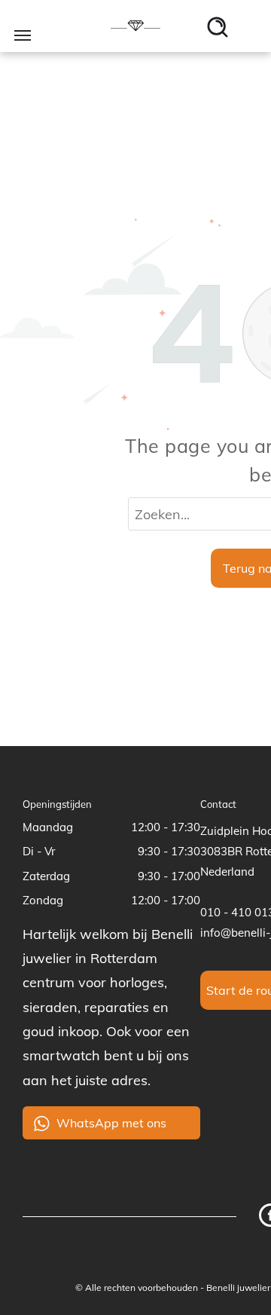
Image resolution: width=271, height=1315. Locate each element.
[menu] (23, 35)
